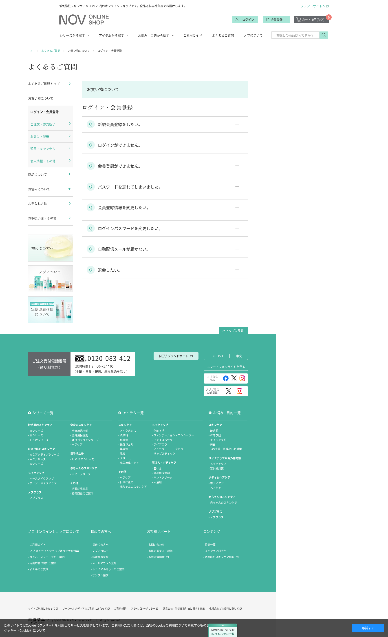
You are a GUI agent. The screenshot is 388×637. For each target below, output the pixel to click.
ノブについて (253, 35)
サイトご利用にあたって (41, 608)
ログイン (248, 19)
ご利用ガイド (192, 35)
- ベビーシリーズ (80, 474)
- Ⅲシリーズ (35, 431)
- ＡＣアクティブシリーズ (43, 455)
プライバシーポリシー (143, 608)
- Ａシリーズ (35, 464)
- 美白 (212, 444)
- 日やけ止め (125, 482)
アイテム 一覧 (133, 412)
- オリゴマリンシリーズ (84, 440)
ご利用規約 (120, 608)
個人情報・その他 (42, 161)
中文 (239, 356)
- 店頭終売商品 (79, 489)
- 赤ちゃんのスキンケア (132, 487)
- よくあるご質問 (38, 569)
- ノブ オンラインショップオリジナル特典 (53, 551)
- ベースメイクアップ (41, 479)
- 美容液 (123, 449)
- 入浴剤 (157, 482)
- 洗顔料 (123, 435)
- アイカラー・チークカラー (169, 449)
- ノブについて (99, 551)
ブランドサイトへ (313, 6)
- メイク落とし (127, 431)
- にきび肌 (215, 435)
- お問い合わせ (156, 545)
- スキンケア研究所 (214, 551)
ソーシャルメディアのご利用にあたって (84, 608)
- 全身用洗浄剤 (79, 431)
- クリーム (124, 458)
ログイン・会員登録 (44, 111)
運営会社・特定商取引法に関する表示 (184, 608)
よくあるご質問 (223, 35)
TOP (30, 51)
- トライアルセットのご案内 (108, 569)
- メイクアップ (217, 464)
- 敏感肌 (213, 431)
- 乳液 (121, 454)
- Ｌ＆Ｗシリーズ (38, 440)
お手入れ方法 (37, 203)
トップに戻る (234, 330)
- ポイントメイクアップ (42, 483)
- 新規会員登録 (99, 557)
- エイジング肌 (217, 440)
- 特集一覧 (209, 545)
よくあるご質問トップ (44, 83)
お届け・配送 (39, 136)
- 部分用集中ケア (128, 463)
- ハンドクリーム (162, 477)
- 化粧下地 (158, 431)
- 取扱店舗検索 (156, 557)
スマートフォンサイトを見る (226, 366)
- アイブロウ (159, 444)
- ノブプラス (35, 498)
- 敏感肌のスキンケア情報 (218, 557)
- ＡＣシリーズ (37, 459)
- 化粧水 (123, 440)
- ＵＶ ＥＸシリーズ (82, 459)
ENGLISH (217, 356)
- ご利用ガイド (37, 545)
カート (313, 19)
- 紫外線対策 (216, 468)
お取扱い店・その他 (42, 218)
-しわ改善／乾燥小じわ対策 (225, 449)
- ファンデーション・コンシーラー (173, 435)
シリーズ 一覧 (43, 412)
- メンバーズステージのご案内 (46, 557)
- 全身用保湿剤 (79, 435)
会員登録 (276, 19)
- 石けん (157, 468)
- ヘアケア (76, 444)
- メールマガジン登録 (104, 563)
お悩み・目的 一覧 (227, 412)
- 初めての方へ (99, 545)
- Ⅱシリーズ (35, 435)
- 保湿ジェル (125, 444)
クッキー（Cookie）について (24, 630)
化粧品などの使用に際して (224, 608)
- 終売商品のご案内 (81, 493)
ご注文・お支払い (42, 124)
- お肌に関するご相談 (160, 551)
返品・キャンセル (42, 148)
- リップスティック (163, 454)
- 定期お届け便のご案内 (42, 563)
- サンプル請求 (99, 575)
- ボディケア (216, 483)
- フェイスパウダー (163, 440)
